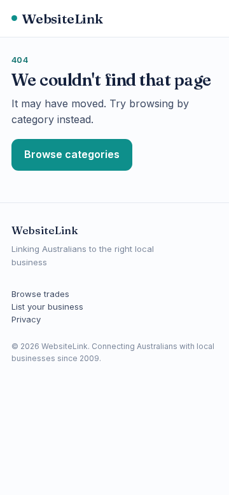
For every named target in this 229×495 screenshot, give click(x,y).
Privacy (26, 319)
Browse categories (72, 154)
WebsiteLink (62, 18)
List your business (47, 306)
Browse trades (40, 294)
